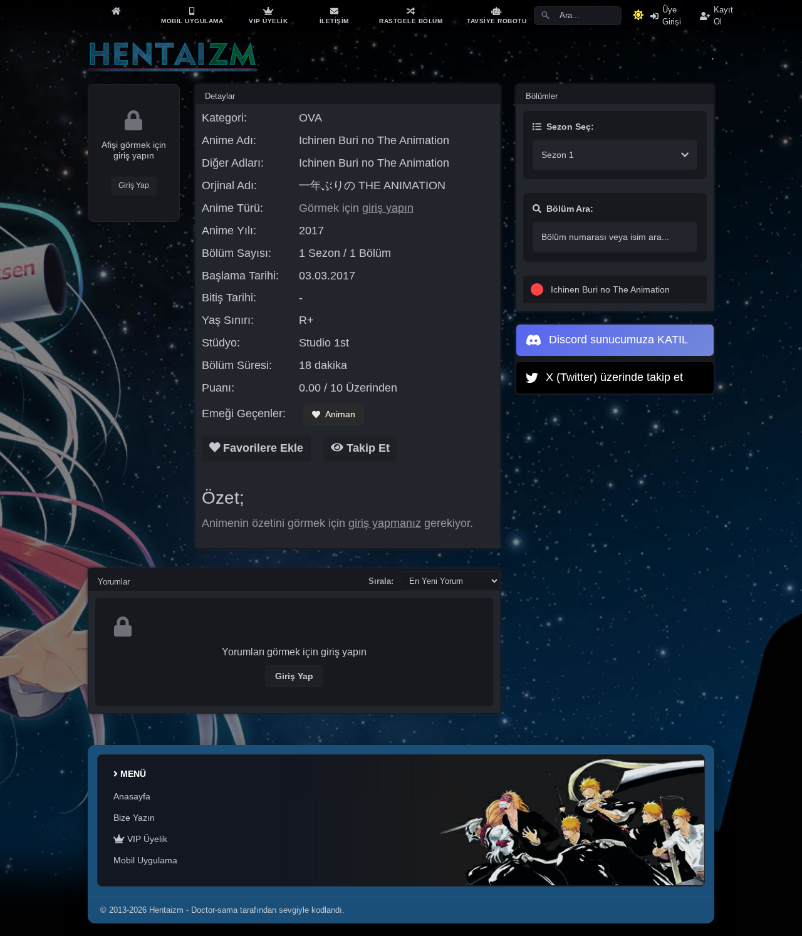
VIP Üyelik (146, 839)
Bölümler (542, 96)
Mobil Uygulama (145, 860)
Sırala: (380, 581)
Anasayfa (131, 796)
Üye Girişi (671, 15)
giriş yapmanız (384, 523)
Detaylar (220, 96)
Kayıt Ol (723, 15)
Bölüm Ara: (569, 209)
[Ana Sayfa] (116, 11)
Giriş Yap (133, 185)
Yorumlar (114, 581)
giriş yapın (388, 208)
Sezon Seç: (570, 127)
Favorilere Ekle (261, 448)
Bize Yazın (134, 818)
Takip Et (366, 448)
